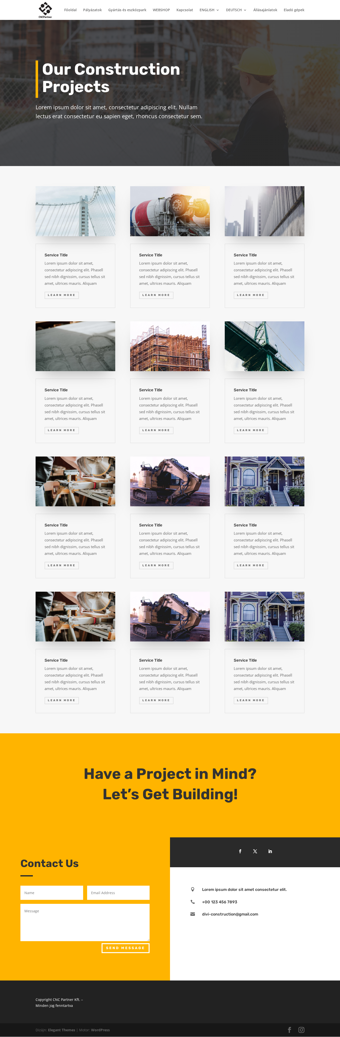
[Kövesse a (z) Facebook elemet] (240, 851)
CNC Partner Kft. (66, 999)
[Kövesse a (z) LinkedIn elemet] (270, 851)
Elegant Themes (61, 1030)
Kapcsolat (184, 10)
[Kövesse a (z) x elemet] (255, 851)
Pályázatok (92, 10)
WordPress (100, 1030)
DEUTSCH (234, 10)
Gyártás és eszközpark (127, 10)
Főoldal (70, 10)
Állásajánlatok (265, 10)
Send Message (125, 948)
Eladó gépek (294, 10)
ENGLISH (207, 10)
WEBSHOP (161, 10)
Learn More (62, 295)
